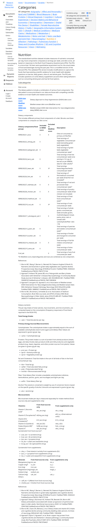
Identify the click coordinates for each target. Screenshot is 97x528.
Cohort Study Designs (10, 28)
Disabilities (34, 25)
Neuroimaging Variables (12, 64)
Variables (9, 48)
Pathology (32, 41)
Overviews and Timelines (9, 22)
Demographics (35, 22)
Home (20, 3)
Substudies (10, 32)
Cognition (48, 17)
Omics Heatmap (10, 44)
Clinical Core (87, 21)
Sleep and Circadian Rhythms (30, 44)
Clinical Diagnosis (34, 17)
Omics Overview (10, 39)
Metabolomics (24, 36)
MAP (70, 21)
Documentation (30, 3)
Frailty (29, 28)
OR (89, 13)
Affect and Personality (51, 11)
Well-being (40, 47)
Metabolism (43, 33)
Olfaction (22, 41)
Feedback (9, 101)
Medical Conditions (42, 30)
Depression (49, 22)
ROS (87, 18)
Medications (31, 33)
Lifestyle (28, 30)
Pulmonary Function (47, 41)
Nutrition (51, 39)
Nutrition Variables (10, 69)
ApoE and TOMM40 (26, 14)
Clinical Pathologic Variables (11, 58)
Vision (31, 47)
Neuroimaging (38, 39)
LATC (71, 23)
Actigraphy (35, 11)
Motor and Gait (38, 36)
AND (83, 13)
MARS (77, 21)
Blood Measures (44, 14)
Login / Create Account (9, 96)
